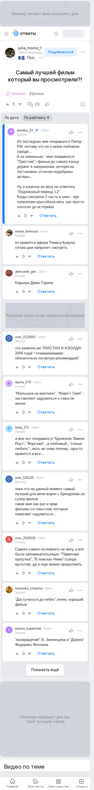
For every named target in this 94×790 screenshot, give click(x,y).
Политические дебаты (32, 58)
